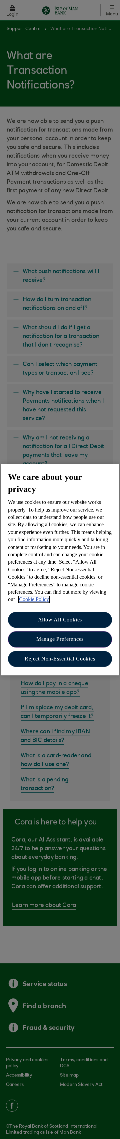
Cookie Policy (34, 599)
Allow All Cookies (60, 619)
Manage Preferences (60, 639)
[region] (60, 569)
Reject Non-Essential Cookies (60, 658)
